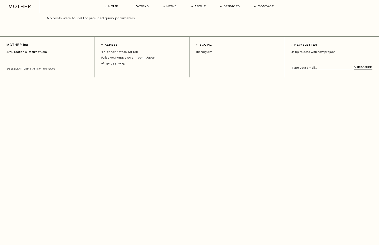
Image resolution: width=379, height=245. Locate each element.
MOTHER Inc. (23, 68)
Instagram (204, 52)
